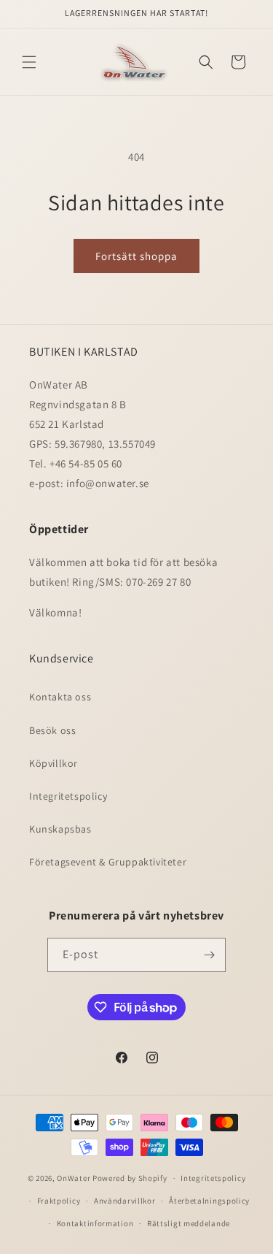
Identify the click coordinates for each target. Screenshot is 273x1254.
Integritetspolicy (68, 796)
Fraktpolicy (59, 1201)
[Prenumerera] (209, 955)
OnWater (73, 1178)
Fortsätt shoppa (136, 256)
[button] (29, 62)
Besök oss (52, 730)
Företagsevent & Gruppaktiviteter (107, 861)
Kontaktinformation (95, 1223)
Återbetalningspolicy (209, 1201)
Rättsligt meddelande (188, 1223)
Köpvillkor (53, 763)
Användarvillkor (125, 1201)
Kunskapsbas (60, 829)
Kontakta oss (60, 696)
